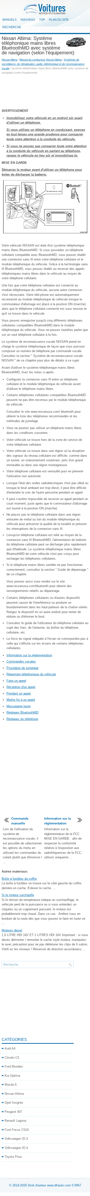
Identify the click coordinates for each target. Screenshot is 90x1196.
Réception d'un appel (20, 687)
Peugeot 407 (13, 1112)
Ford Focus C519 (17, 1130)
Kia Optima (12, 1075)
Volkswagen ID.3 (16, 1138)
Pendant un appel (18, 693)
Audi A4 (10, 1048)
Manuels (9, 19)
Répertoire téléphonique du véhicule (31, 674)
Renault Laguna (15, 1120)
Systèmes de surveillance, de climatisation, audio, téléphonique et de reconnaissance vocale (43, 64)
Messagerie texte (18, 706)
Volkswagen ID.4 (16, 1148)
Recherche (11, 27)
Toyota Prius (13, 1156)
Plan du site (59, 19)
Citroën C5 (12, 1057)
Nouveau (28, 19)
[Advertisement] (45, 91)
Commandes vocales (21, 661)
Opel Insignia (14, 1102)
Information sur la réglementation (29, 655)
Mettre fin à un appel (20, 700)
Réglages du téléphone (22, 719)
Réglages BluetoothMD (22, 712)
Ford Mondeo (14, 1066)
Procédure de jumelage (22, 668)
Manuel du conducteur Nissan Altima (40, 59)
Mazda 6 (11, 1084)
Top (42, 19)
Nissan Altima (9, 59)
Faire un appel (16, 681)
